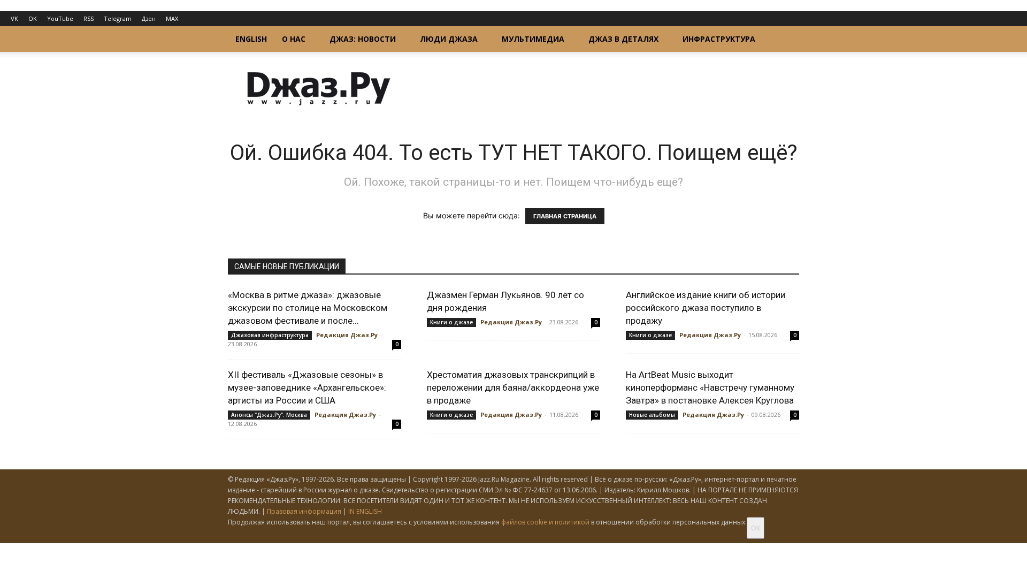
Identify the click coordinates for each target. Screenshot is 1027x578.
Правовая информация (304, 511)
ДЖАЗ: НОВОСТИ (362, 39)
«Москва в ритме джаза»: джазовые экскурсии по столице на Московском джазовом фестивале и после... (307, 308)
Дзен (149, 18)
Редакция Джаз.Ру (347, 335)
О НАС (293, 39)
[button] (786, 40)
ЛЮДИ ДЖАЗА (449, 39)
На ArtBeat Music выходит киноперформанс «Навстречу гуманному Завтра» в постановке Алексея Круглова (710, 387)
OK (32, 18)
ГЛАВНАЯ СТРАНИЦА (564, 216)
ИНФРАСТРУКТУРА (719, 39)
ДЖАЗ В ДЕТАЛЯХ (623, 39)
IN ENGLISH (365, 511)
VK (14, 18)
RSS (88, 18)
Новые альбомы (652, 415)
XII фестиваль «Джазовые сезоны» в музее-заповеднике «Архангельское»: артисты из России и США (307, 387)
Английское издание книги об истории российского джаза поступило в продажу (705, 308)
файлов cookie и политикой (545, 522)
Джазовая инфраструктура (270, 335)
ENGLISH (251, 39)
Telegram (118, 18)
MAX (172, 18)
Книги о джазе (451, 322)
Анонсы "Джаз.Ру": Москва (269, 415)
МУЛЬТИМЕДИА (533, 39)
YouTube (60, 18)
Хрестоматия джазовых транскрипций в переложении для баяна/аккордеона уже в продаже (513, 387)
